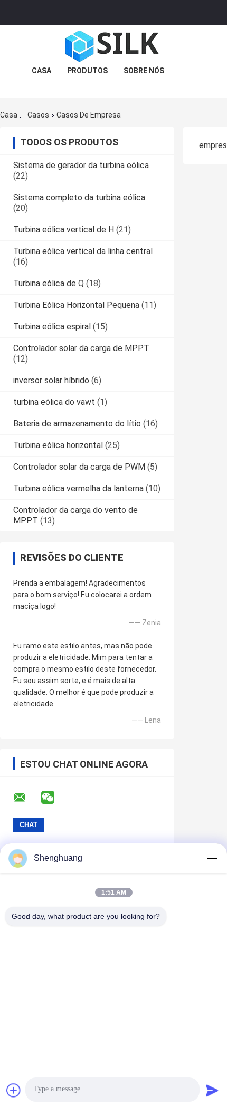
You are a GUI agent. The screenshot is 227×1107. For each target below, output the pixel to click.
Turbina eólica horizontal (58, 445)
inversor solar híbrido (51, 380)
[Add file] (13, 1090)
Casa (41, 70)
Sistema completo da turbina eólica (79, 197)
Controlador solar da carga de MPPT (81, 348)
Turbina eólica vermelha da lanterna (78, 488)
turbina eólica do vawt (54, 402)
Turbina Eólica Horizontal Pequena (76, 305)
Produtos (87, 70)
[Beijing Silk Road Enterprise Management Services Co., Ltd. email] (26, 798)
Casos (38, 115)
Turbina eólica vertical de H (63, 230)
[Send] (212, 1090)
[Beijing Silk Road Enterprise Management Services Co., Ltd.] (113, 46)
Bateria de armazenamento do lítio (77, 424)
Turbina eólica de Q (48, 283)
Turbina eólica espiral (52, 327)
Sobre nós (144, 70)
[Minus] (212, 858)
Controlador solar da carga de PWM (79, 467)
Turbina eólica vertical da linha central (83, 251)
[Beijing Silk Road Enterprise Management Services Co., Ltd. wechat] (54, 798)
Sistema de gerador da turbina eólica (81, 165)
